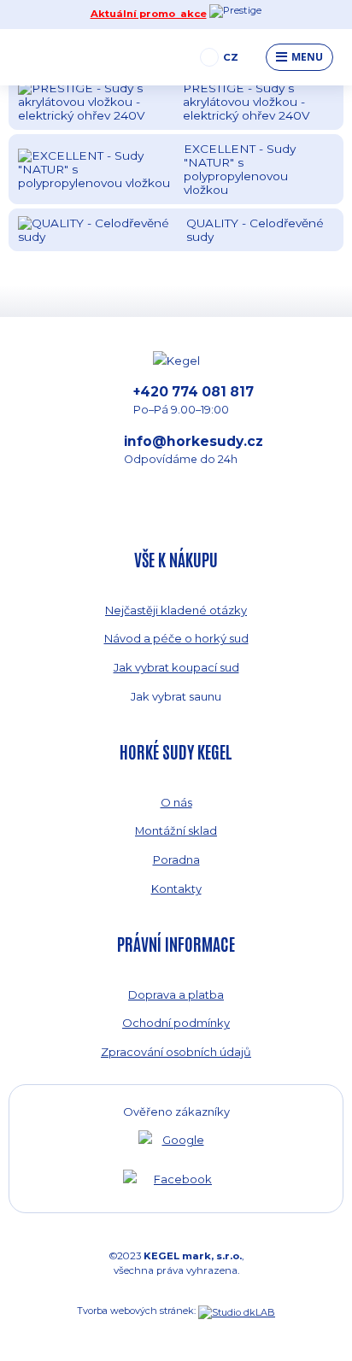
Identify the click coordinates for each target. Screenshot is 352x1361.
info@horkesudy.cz (193, 449)
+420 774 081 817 (193, 400)
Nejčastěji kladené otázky (176, 610)
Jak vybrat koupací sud (176, 667)
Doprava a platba (176, 994)
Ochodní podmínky (176, 1023)
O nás (176, 802)
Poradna (176, 859)
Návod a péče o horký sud (176, 638)
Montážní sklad (176, 830)
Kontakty (176, 888)
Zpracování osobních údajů (176, 1052)
